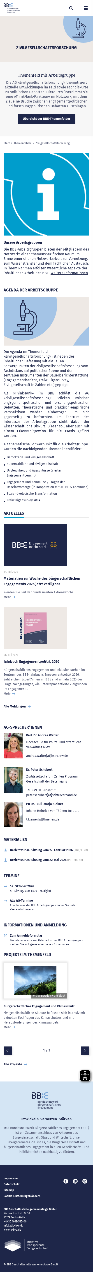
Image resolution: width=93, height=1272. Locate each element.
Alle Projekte (13, 1064)
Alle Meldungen (15, 706)
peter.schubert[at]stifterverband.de (51, 795)
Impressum (11, 1178)
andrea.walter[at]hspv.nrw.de (47, 756)
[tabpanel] (46, 1003)
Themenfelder (22, 143)
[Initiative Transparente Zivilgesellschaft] (26, 1245)
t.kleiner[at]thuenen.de (42, 819)
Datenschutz (12, 1184)
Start (7, 143)
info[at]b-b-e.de (13, 1225)
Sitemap (9, 1190)
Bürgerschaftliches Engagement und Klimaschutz (39, 1006)
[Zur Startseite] (12, 8)
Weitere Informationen (69, 273)
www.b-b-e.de (12, 1229)
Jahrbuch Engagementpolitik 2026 (31, 661)
